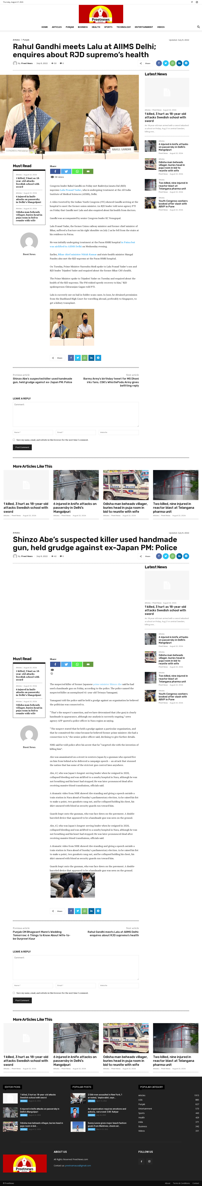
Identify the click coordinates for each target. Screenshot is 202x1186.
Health (96, 27)
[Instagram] (197, 2)
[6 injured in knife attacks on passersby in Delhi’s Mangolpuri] (150, 146)
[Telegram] (186, 63)
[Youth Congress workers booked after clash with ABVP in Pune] (150, 203)
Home (45, 27)
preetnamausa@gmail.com (78, 1165)
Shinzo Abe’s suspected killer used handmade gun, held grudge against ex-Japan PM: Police (42, 380)
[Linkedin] (179, 63)
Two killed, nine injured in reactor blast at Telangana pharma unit (173, 186)
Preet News (27, 63)
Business (83, 27)
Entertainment (144, 27)
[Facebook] (192, 2)
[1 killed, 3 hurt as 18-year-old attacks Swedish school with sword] (167, 92)
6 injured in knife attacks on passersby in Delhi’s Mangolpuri (28, 199)
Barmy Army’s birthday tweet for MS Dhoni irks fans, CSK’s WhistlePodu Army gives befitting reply (111, 382)
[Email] (88, 171)
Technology (124, 27)
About (167, 1183)
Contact (196, 1183)
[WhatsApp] (173, 63)
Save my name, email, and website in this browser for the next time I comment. (52, 439)
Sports (108, 27)
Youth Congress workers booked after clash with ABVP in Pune (173, 204)
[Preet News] (101, 14)
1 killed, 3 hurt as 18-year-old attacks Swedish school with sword (28, 182)
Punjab (70, 27)
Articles (57, 27)
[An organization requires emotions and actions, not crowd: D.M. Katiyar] (75, 1112)
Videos (161, 27)
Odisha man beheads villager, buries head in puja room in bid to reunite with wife (29, 216)
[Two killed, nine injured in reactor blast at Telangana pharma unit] (150, 185)
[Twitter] (166, 63)
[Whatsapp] (77, 171)
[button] (198, 27)
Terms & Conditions (181, 1183)
